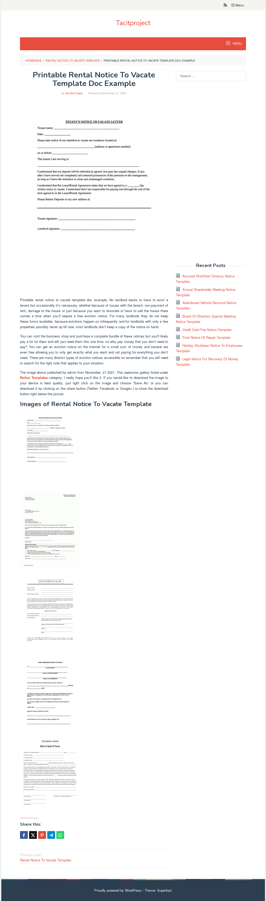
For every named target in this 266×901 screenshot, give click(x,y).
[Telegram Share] (51, 835)
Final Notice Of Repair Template (206, 337)
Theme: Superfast (158, 890)
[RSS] (225, 5)
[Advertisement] (215, 175)
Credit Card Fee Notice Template (206, 329)
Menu (239, 5)
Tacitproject (133, 22)
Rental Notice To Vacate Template (45, 857)
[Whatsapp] (60, 835)
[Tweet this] (33, 835)
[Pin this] (42, 835)
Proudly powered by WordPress (118, 890)
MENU (237, 43)
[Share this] (24, 835)
